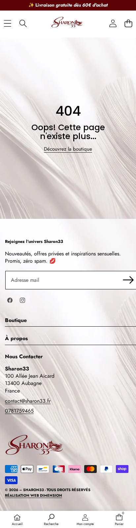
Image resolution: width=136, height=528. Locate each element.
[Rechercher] (23, 23)
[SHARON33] (68, 23)
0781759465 (19, 411)
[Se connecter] (112, 23)
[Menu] (7, 23)
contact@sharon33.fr (28, 401)
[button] (128, 23)
